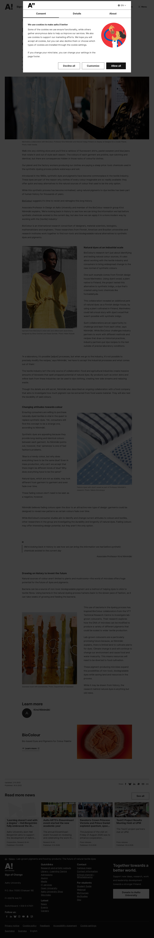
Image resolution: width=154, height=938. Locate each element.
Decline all (69, 65)
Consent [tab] (41, 13)
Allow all (116, 65)
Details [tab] (77, 13)
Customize (93, 65)
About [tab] (113, 13)
